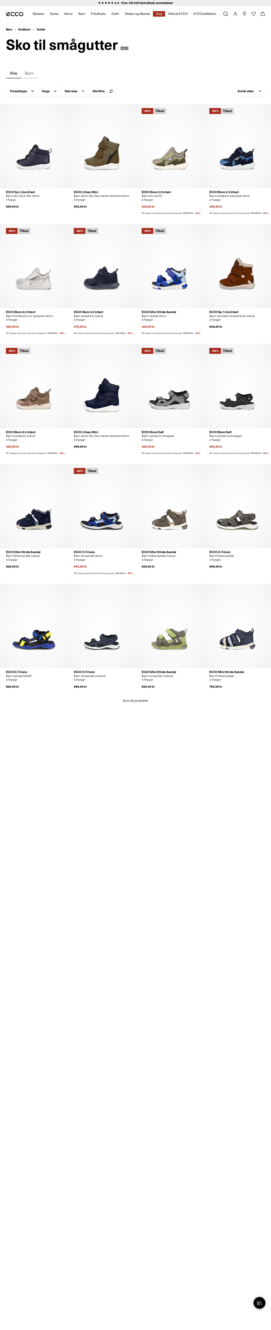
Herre (68, 14)
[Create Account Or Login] (235, 14)
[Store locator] (244, 14)
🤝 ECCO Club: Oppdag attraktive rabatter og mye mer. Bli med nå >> (135, 3)
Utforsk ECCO (178, 14)
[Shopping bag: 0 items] (262, 14)
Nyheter (38, 14)
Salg (159, 14)
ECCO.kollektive (204, 14)
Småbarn (24, 29)
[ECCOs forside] (15, 13)
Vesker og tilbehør (137, 14)
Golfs (115, 14)
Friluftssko (98, 14)
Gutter (41, 29)
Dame (54, 14)
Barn (81, 14)
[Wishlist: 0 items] (253, 14)
